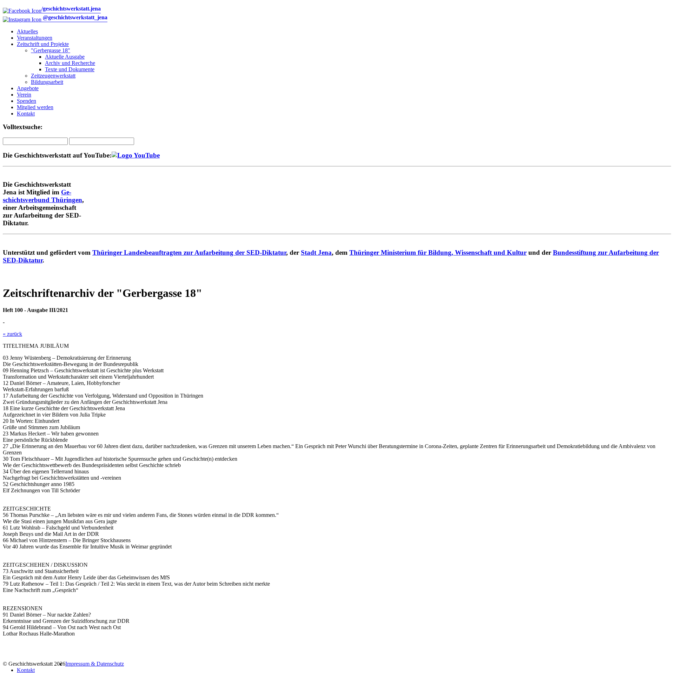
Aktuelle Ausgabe (65, 57)
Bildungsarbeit (47, 82)
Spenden (26, 101)
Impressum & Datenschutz (94, 664)
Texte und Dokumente (69, 69)
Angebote (28, 88)
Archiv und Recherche (70, 63)
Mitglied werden (35, 107)
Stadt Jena (316, 252)
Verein (24, 95)
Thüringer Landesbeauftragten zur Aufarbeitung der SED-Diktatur (189, 252)
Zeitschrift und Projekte (43, 44)
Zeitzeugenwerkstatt (53, 76)
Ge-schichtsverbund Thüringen (42, 196)
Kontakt (26, 114)
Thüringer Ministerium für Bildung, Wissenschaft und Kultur (438, 252)
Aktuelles (27, 31)
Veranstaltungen (34, 38)
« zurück (12, 334)
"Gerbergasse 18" (50, 50)
